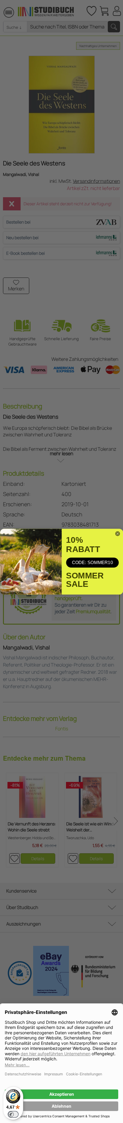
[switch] (13, 1114)
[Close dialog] (117, 533)
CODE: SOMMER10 (92, 562)
